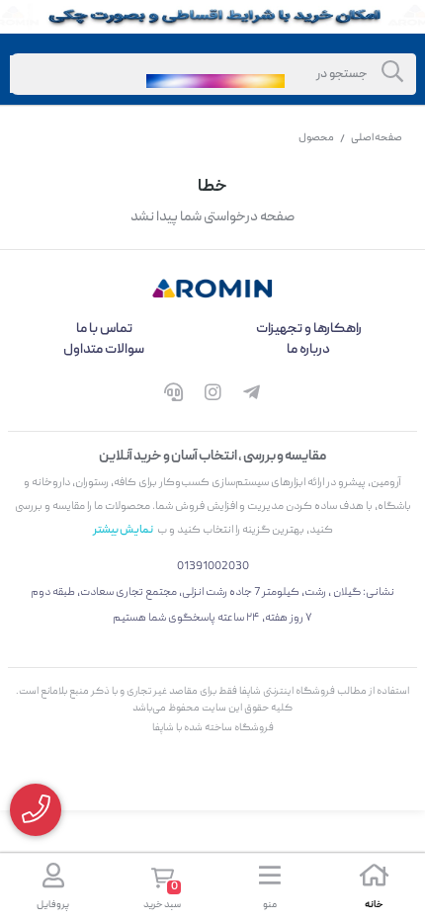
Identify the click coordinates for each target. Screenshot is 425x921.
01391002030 (213, 566)
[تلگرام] (252, 396)
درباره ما (308, 350)
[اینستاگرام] (212, 396)
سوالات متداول (103, 350)
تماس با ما (104, 329)
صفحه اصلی (376, 138)
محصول (316, 138)
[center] (392, 74)
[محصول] (212, 288)
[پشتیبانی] (173, 396)
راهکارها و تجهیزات (309, 329)
